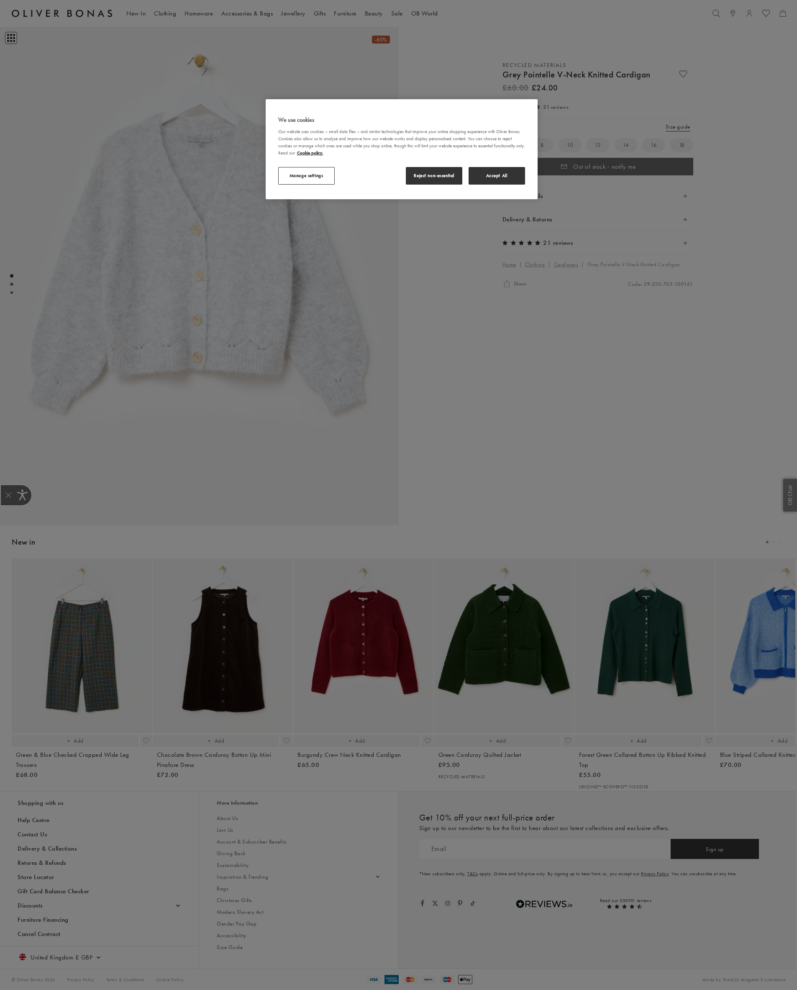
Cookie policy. (310, 153)
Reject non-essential (434, 175)
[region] (402, 149)
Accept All (496, 175)
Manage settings (306, 175)
